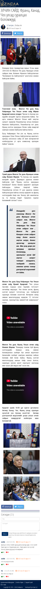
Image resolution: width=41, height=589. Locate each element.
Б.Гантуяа (10, 25)
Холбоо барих (19, 582)
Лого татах (3, 585)
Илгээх (5, 534)
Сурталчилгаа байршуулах (7, 582)
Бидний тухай (29, 582)
